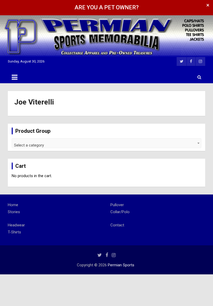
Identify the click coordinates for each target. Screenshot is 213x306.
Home (13, 205)
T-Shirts (14, 232)
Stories (14, 212)
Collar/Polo (120, 212)
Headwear (16, 225)
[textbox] (106, 145)
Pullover (117, 205)
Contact (117, 225)
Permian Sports (121, 265)
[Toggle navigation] (14, 77)
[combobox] (106, 143)
